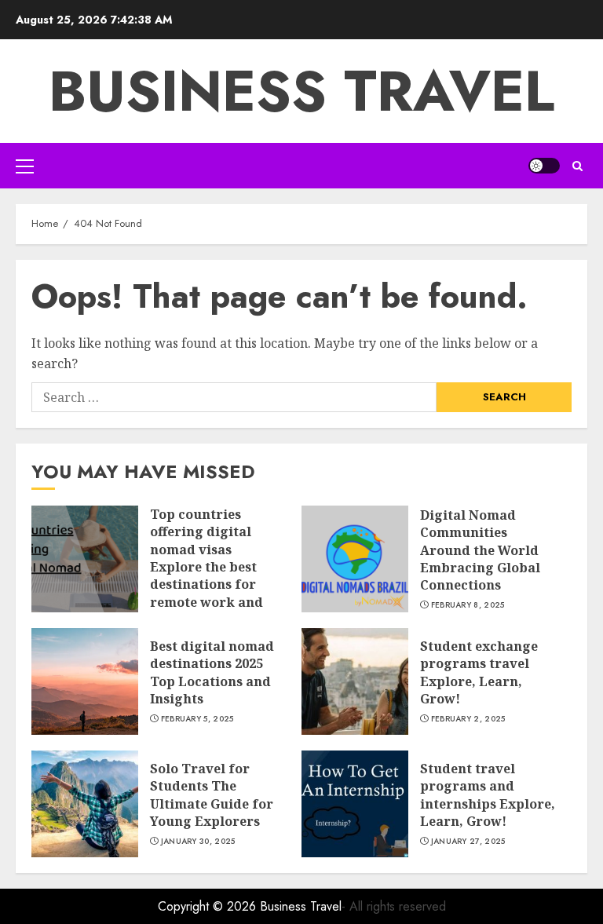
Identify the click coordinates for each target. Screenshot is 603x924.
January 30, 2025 (198, 841)
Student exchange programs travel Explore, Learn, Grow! (479, 672)
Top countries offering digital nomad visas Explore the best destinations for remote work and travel (206, 567)
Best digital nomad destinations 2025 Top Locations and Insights (212, 672)
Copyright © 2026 (209, 906)
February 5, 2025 (197, 719)
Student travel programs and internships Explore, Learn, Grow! (487, 795)
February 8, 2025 (468, 605)
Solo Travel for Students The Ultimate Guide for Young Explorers (211, 795)
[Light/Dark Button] (544, 165)
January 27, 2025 (468, 841)
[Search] (577, 166)
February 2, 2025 (468, 719)
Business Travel (301, 91)
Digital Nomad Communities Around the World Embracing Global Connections (480, 550)
